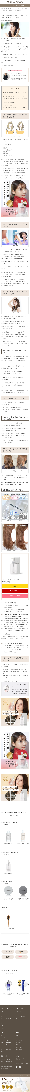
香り (2, 1051)
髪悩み (17, 1035)
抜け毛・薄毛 (18, 1042)
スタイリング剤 (4, 1044)
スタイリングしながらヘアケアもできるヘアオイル (14, 105)
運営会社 (2, 1071)
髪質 (17, 1044)
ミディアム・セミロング (6, 1018)
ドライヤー (3, 1047)
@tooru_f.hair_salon (21, 75)
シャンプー (3, 1037)
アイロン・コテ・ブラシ (6, 1049)
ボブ (2, 1016)
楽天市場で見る (16, 590)
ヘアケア (7, 8)
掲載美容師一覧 (4, 1064)
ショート (2, 1014)
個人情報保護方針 (4, 1068)
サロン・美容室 (19, 1049)
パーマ (2, 1023)
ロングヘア (3, 1021)
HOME (2, 8)
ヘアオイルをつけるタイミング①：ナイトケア (13, 96)
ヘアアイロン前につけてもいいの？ (11, 102)
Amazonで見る (16, 586)
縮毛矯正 (2, 1028)
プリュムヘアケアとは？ (6, 1059)
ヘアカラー (3, 1025)
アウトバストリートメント (15, 8)
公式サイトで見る (15, 595)
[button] (27, 565)
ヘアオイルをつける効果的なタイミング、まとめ (14, 107)
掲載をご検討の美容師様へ (6, 1066)
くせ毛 (17, 1037)
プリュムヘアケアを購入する (6, 1061)
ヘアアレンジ (18, 1011)
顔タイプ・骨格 (19, 1047)
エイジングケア (19, 1040)
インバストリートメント (6, 1040)
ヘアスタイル (3, 1011)
